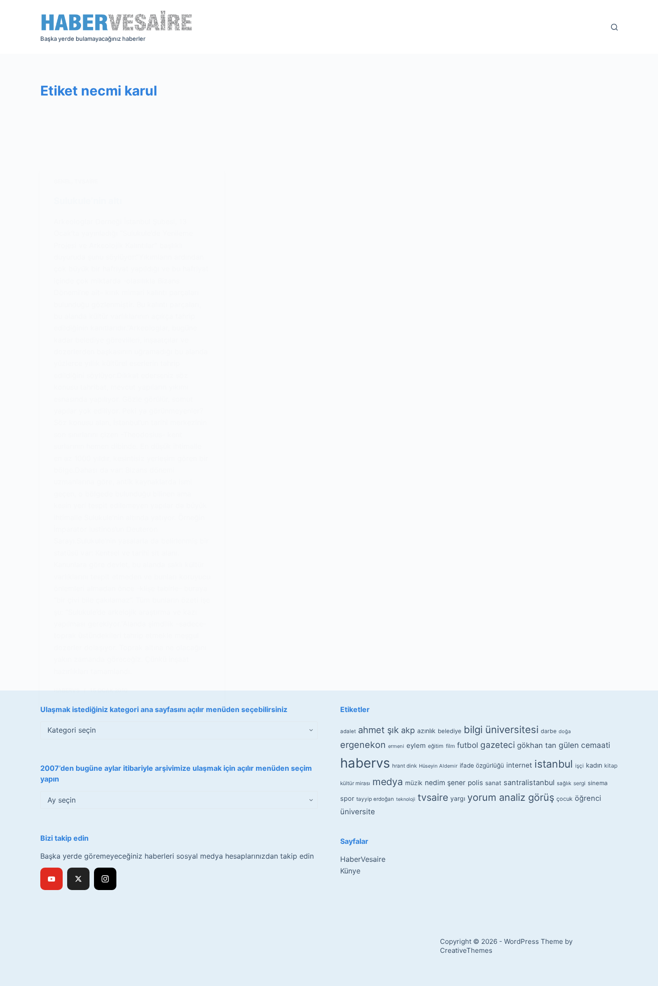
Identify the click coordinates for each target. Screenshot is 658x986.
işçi (579, 766)
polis (475, 782)
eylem (416, 745)
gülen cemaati (584, 745)
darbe (548, 731)
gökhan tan (536, 745)
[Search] (614, 27)
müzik (414, 782)
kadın (594, 765)
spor (347, 799)
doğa (565, 731)
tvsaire (433, 797)
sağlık (564, 783)
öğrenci (588, 798)
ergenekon (363, 744)
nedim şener (445, 782)
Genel (62, 181)
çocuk (564, 798)
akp (408, 730)
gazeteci (497, 745)
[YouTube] (51, 879)
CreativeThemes (466, 950)
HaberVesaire (362, 859)
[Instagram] (105, 879)
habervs (365, 763)
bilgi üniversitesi (501, 729)
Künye (350, 870)
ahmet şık (378, 730)
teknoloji (405, 799)
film (450, 746)
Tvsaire (86, 181)
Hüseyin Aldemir (438, 766)
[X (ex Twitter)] (78, 879)
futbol (467, 745)
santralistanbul (529, 782)
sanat (493, 782)
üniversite (357, 811)
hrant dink (404, 766)
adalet (348, 731)
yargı (457, 798)
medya (387, 781)
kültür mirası (355, 783)
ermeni (396, 746)
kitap (611, 765)
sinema (597, 782)
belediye (449, 730)
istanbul (553, 764)
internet (519, 765)
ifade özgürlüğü (482, 765)
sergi (579, 783)
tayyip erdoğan (375, 799)
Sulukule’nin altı (88, 200)
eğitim (436, 746)
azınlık (426, 730)
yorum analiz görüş (510, 797)
